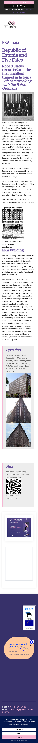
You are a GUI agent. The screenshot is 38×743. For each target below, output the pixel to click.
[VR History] (10, 24)
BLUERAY (6, 712)
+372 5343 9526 (20, 2)
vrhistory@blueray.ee (21, 709)
